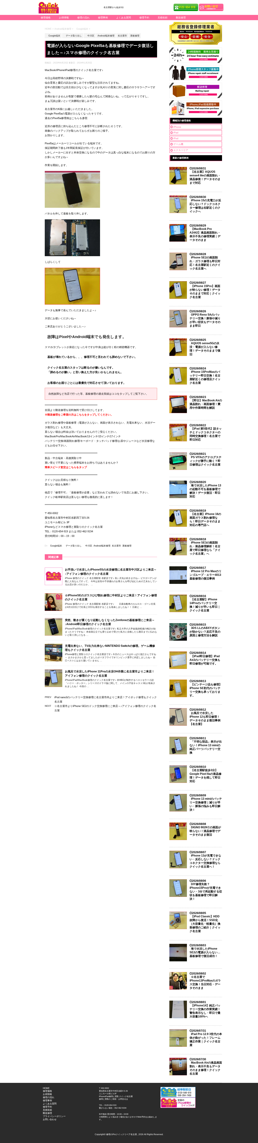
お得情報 (64, 17)
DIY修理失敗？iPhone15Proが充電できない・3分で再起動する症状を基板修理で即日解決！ (206, 891)
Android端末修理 (102, 545)
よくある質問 (123, 17)
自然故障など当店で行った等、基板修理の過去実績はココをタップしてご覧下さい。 (98, 393)
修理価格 (46, 17)
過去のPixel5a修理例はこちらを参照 (66, 118)
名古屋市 (116, 545)
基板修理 (126, 545)
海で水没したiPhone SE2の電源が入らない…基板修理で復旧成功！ (205, 952)
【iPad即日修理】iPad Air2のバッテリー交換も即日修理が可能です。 (205, 660)
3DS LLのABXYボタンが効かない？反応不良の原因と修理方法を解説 (205, 631)
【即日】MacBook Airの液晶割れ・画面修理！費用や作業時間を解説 (206, 404)
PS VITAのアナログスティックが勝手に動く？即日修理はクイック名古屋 (205, 461)
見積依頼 (162, 17)
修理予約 (144, 17)
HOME (46, 1088)
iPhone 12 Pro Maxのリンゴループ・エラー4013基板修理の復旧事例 (205, 575)
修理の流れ (83, 17)
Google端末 (55, 545)
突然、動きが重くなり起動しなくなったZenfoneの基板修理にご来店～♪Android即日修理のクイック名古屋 (110, 622)
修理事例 (103, 17)
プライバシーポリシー (54, 1116)
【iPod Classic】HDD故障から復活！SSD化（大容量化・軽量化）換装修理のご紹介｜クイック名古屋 (205, 924)
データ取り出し (72, 545)
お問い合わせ (50, 1119)
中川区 (87, 545)
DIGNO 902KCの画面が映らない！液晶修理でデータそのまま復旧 (205, 831)
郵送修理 (181, 17)
